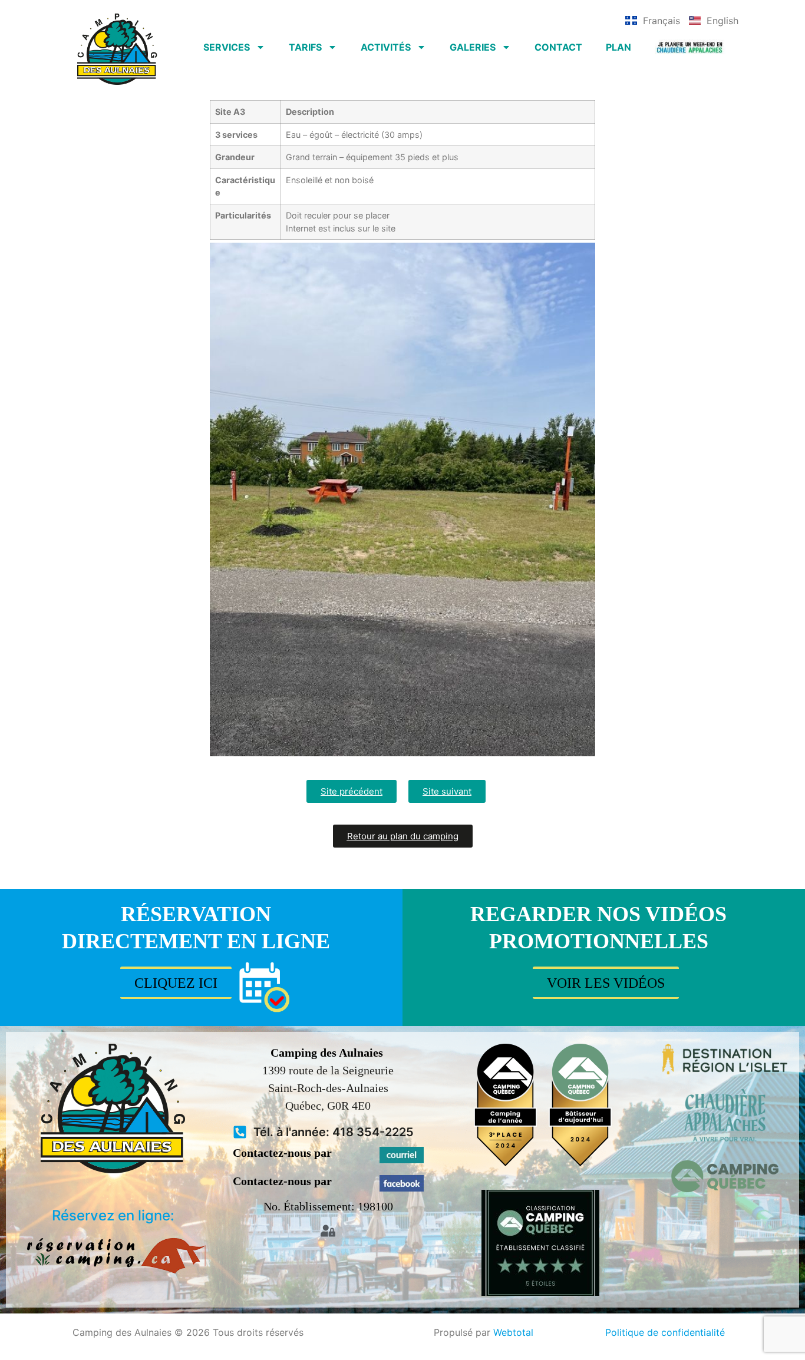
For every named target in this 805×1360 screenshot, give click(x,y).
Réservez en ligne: (113, 1215)
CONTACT (558, 47)
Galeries (473, 47)
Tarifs (305, 47)
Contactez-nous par (282, 1152)
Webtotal (513, 1332)
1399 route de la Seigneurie (328, 1070)
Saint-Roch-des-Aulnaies (328, 1087)
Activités (386, 47)
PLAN (618, 47)
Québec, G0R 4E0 (328, 1105)
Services (226, 47)
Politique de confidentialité (665, 1332)
